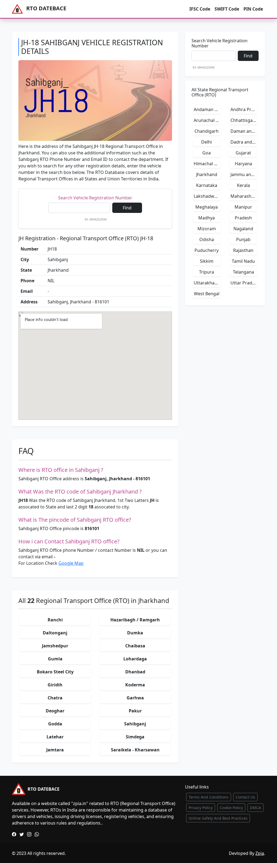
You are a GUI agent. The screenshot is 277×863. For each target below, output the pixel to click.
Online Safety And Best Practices (218, 818)
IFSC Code (199, 9)
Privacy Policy (201, 807)
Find (127, 208)
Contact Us (245, 797)
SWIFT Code (227, 9)
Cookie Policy (231, 807)
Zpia (259, 853)
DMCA (255, 807)
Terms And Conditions (209, 797)
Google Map (71, 563)
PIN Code (253, 9)
